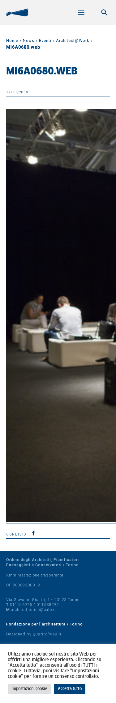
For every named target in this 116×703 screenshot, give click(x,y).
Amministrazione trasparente (34, 575)
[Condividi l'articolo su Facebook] (33, 533)
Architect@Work (72, 40)
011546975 (21, 604)
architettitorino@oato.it (33, 609)
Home (12, 40)
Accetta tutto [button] (70, 689)
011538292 (48, 604)
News (28, 40)
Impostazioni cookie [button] (29, 689)
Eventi (45, 40)
